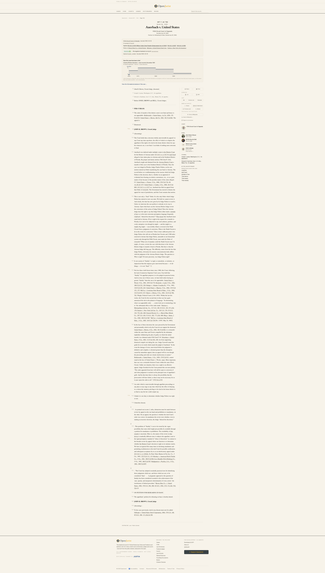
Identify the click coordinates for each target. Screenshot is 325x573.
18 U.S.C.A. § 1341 (161, 155)
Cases (118, 11)
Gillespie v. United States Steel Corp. (157, 48)
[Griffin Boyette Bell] (183, 140)
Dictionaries (147, 11)
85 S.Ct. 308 (138, 515)
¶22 (133, 492)
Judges (138, 11)
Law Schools (159, 553)
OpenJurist (124, 18)
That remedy (185, 180)
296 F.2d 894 (149, 459)
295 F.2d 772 (151, 283)
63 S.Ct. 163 (164, 308)
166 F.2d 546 (145, 318)
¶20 (133, 426)
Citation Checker (161, 562)
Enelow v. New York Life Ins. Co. (147, 310)
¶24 (133, 501)
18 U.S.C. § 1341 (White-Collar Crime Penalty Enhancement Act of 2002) (147, 45)
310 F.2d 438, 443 (139, 288)
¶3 (133, 96)
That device (185, 176)
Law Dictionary (160, 546)
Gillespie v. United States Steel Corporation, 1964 (149, 512)
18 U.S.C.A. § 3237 (143, 187)
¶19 (133, 409)
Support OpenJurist (196, 552)
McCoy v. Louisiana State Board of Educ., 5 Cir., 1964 (157, 290)
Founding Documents (162, 557)
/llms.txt (186, 544)
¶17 (133, 395)
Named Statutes (160, 555)
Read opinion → (190, 151)
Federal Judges (160, 549)
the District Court (169, 152)
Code (124, 11)
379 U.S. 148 (170, 512)
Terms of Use (170, 568)
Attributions (162, 568)
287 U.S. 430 (141, 315)
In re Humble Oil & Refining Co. (164, 459)
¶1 (133, 88)
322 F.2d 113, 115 (147, 456)
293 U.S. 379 (163, 310)
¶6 (133, 112)
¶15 (133, 324)
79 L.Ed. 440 (141, 313)
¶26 (133, 509)
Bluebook (200, 100)
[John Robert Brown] (183, 136)
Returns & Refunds (151, 568)
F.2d (137, 18)
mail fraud (172, 155)
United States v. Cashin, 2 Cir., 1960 (155, 185)
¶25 (133, 505)
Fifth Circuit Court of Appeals (162, 31)
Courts (131, 11)
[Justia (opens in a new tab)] (136, 556)
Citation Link (191, 100)
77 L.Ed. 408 (159, 315)
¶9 (133, 133)
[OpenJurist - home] (162, 6)
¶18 (133, 402)
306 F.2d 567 (146, 461)
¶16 (133, 384)
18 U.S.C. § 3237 (171, 45)
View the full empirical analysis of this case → (134, 84)
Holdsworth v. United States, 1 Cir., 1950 (147, 357)
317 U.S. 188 (155, 308)
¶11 (133, 152)
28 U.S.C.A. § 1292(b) (141, 454)
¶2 (133, 92)
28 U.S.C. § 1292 (181, 45)
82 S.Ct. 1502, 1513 (161, 486)
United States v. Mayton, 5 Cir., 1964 (157, 288)
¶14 (133, 270)
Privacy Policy (180, 568)
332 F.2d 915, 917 (139, 293)
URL (184, 100)
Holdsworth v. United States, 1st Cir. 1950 (157, 115)
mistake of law (186, 174)
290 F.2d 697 (142, 464)
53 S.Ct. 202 (150, 315)
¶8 (133, 129)
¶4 (133, 100)
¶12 (133, 196)
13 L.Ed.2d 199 (148, 515)
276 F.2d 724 (164, 182)
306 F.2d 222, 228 (139, 285)
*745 (128, 395)
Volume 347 (132, 18)
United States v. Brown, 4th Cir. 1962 (152, 118)
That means (159, 217)
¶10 (133, 137)
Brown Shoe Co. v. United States (137, 48)
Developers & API (189, 542)
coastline (184, 170)
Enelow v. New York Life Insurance (176, 48)
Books (156, 11)
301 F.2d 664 (168, 118)
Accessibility (133, 568)
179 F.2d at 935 (157, 380)
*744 (128, 269)
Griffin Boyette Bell (191, 139)
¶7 (133, 124)
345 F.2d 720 (151, 320)
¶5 (133, 108)
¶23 (133, 496)
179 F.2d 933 (164, 357)
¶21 (133, 470)
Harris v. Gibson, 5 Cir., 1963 (155, 293)
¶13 (133, 260)
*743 (128, 128)
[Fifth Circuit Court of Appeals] (183, 149)
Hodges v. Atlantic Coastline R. (156, 285)
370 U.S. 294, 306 (148, 486)
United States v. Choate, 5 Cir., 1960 (148, 182)
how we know (155, 51)
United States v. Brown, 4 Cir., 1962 (145, 330)
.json (130, 525)
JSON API (186, 547)
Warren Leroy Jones (191, 144)
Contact (142, 568)
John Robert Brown (191, 135)
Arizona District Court (166, 162)
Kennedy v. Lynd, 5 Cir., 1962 (165, 283)
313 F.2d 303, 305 (152, 340)
